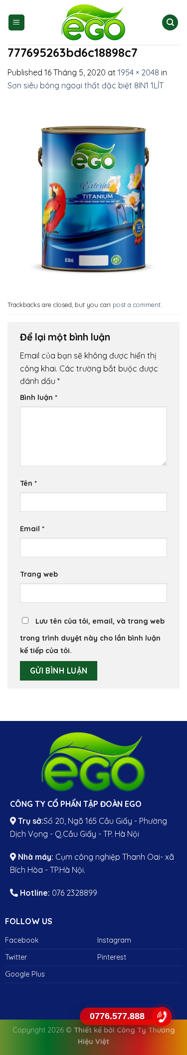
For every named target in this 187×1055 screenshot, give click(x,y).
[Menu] (16, 22)
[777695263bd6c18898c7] (93, 193)
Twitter (16, 957)
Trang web (39, 574)
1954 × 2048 (138, 72)
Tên (28, 483)
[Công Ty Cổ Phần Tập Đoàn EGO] (94, 22)
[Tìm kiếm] (170, 22)
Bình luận (38, 397)
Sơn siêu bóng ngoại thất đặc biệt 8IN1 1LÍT (85, 85)
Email (32, 528)
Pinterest (111, 957)
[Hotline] (162, 1016)
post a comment (137, 305)
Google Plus (25, 974)
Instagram (114, 940)
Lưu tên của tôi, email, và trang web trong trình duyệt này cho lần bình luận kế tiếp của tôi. (92, 636)
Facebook (22, 940)
